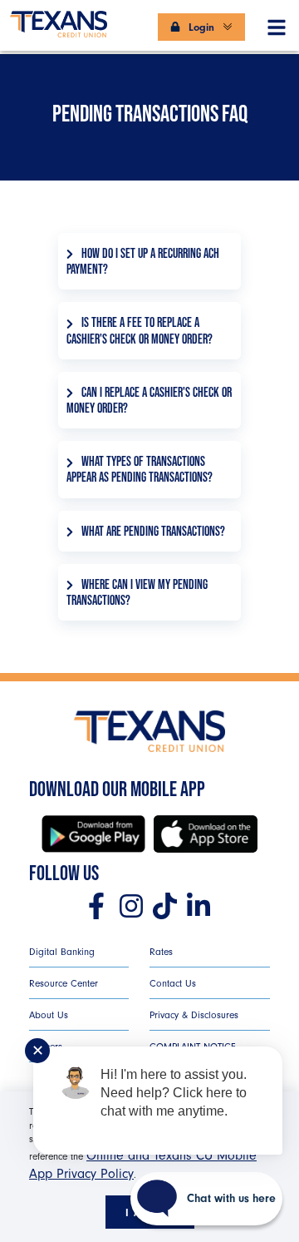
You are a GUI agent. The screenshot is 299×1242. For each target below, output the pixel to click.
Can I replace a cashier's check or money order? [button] (149, 400)
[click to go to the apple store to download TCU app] (205, 834)
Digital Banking (62, 951)
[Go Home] (58, 17)
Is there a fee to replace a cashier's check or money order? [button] (139, 330)
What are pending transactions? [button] (153, 531)
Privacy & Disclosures (194, 1015)
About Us (48, 1015)
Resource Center (63, 983)
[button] (277, 24)
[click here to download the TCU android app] (93, 834)
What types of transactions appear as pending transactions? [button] (139, 469)
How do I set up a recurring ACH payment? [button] (142, 261)
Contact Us (173, 983)
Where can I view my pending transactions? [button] (137, 592)
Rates (161, 951)
